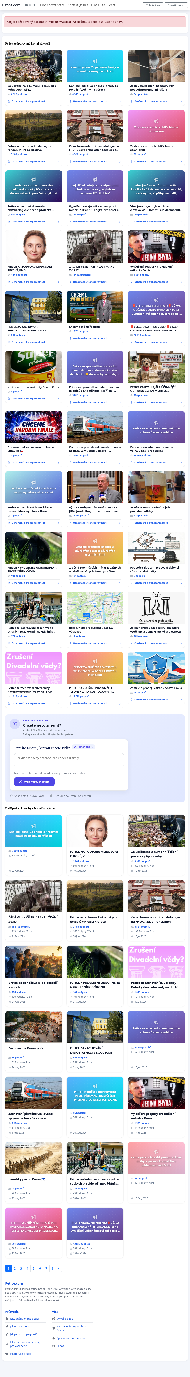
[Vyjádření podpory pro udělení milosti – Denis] (156, 258)
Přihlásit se (153, 5)
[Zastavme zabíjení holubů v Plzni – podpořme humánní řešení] (156, 78)
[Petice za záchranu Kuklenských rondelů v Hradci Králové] (33, 138)
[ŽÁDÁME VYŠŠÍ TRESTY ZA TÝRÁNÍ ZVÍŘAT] (95, 258)
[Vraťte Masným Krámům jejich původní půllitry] (156, 499)
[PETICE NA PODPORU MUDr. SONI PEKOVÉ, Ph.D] (33, 258)
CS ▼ (32, 5)
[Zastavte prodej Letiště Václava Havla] (156, 678)
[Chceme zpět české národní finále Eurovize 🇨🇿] (33, 439)
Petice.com (11, 5)
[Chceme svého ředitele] (95, 317)
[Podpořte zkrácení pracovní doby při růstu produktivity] (156, 559)
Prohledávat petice (52, 5)
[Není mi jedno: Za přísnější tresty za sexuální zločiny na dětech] (95, 78)
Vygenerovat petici (36, 781)
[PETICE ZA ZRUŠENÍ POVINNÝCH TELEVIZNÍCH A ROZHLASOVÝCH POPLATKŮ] (95, 680)
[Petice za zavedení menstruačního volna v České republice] (156, 439)
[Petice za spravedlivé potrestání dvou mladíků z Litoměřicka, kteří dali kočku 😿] (95, 379)
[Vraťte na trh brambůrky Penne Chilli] (33, 377)
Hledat (110, 5)
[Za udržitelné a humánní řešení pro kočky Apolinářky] (33, 78)
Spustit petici (176, 5)
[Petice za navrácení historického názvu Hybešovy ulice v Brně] (33, 499)
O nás (95, 5)
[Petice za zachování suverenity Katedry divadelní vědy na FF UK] (33, 680)
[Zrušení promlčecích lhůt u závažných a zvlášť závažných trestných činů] (95, 559)
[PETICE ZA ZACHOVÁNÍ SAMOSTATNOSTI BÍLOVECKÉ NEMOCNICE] (33, 318)
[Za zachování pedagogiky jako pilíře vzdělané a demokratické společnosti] (156, 619)
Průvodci (12, 1311)
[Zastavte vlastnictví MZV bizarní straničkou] (156, 138)
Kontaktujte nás (78, 5)
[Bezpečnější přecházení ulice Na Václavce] (95, 620)
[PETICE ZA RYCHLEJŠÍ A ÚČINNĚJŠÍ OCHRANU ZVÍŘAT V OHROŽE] (156, 379)
